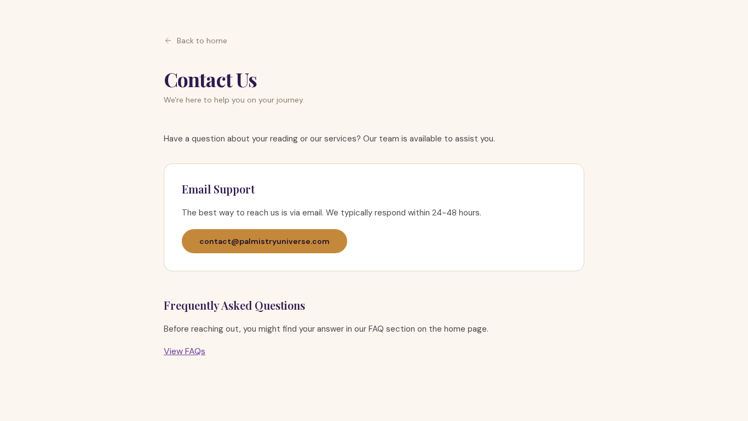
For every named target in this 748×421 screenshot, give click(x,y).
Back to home (202, 40)
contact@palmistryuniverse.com (264, 241)
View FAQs (184, 351)
